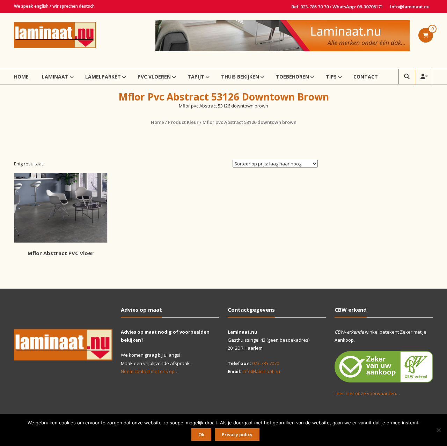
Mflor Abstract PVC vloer (61, 253)
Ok (201, 434)
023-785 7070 (265, 363)
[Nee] (438, 429)
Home (21, 76)
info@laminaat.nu (261, 371)
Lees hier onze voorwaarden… (367, 393)
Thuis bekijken (240, 76)
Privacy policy (237, 434)
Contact (365, 76)
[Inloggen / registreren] (424, 76)
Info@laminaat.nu (410, 6)
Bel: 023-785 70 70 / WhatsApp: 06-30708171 (337, 6)
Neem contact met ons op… (149, 371)
